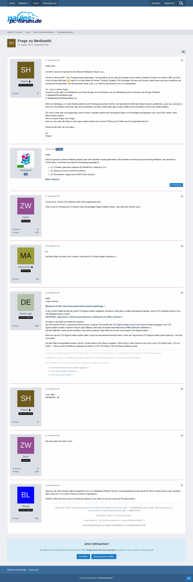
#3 (182, 246)
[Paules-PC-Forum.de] (96, 18)
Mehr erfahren (52, 179)
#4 (182, 293)
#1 (182, 60)
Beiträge (16, 93)
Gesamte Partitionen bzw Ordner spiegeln (69, 368)
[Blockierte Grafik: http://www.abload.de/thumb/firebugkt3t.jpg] (74, 306)
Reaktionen (17, 229)
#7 (182, 485)
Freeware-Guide (123, 515)
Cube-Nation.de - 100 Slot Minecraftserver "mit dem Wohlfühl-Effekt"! (113, 520)
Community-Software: (96, 578)
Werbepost (26, 170)
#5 (182, 389)
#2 (182, 196)
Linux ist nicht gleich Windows (63, 371)
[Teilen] (183, 52)
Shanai (24, 45)
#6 (182, 436)
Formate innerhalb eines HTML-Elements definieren (126, 327)
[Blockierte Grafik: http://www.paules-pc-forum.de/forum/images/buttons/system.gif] (91, 507)
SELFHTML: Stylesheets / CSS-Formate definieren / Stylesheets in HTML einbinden (83, 317)
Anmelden (156, 3)
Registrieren (169, 3)
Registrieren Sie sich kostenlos (101, 550)
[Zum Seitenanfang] (189, 578)
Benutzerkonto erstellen (104, 556)
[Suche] (181, 3)
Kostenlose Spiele (104, 515)
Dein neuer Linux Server (61, 375)
